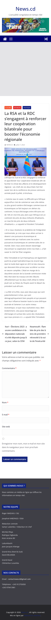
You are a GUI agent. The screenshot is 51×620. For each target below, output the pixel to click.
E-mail (5, 414)
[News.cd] (5, 39)
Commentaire (9, 368)
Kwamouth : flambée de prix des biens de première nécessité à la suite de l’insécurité (38, 333)
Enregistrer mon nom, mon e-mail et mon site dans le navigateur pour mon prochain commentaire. (23, 447)
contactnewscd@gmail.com (19, 579)
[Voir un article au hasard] (46, 39)
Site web (6, 426)
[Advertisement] (25, 69)
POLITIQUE (27, 107)
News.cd (26, 8)
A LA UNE (8, 107)
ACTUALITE (17, 107)
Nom (5, 402)
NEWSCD (9, 145)
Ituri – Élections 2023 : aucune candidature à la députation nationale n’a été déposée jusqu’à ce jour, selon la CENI (16, 333)
